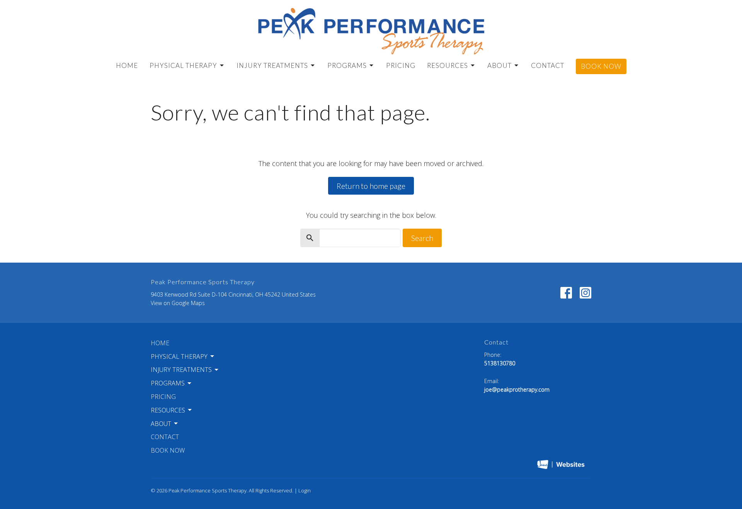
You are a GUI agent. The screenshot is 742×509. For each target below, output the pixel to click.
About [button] (161, 423)
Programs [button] (168, 383)
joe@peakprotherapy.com (517, 389)
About (499, 65)
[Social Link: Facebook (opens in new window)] (566, 293)
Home (127, 65)
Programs (347, 65)
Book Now (601, 66)
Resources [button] (168, 410)
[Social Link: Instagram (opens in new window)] (585, 293)
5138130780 (499, 363)
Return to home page (371, 185)
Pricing (400, 65)
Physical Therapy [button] (179, 356)
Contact (547, 65)
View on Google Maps (178, 303)
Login (304, 490)
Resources (447, 65)
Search (422, 238)
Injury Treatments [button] (181, 369)
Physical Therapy (183, 65)
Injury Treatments (272, 65)
